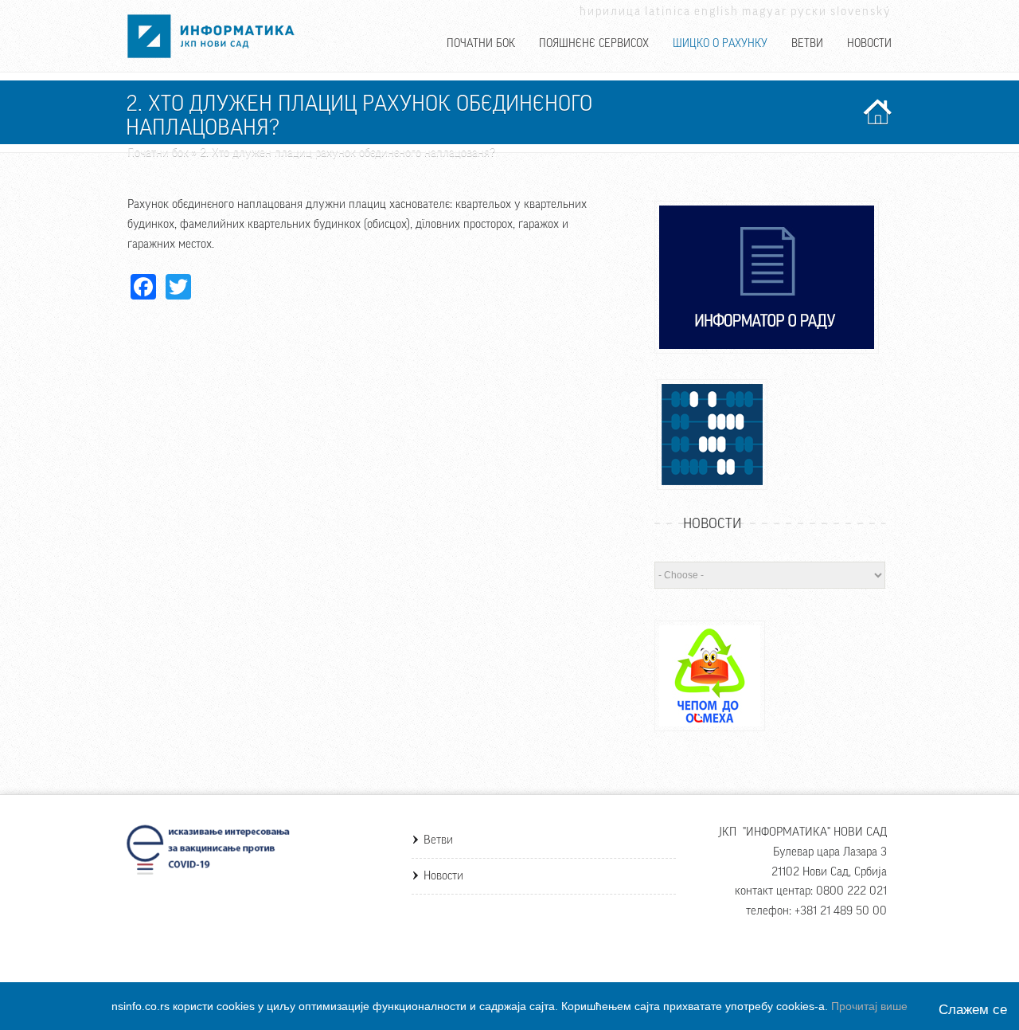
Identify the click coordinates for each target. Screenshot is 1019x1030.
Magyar (764, 12)
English (716, 12)
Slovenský (861, 12)
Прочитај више (869, 1006)
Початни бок (481, 43)
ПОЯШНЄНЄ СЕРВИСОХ (594, 43)
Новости (869, 43)
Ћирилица (611, 12)
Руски (809, 12)
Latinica (668, 12)
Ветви (807, 43)
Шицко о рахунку (720, 43)
